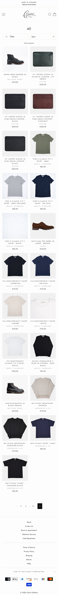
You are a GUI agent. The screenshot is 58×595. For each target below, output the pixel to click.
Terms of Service (29, 547)
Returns (29, 559)
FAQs (29, 563)
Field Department (29, 538)
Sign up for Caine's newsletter (29, 571)
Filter (11, 36)
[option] (29, 3)
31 (33, 506)
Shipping (29, 555)
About (29, 522)
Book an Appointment (29, 530)
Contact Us (29, 526)
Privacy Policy (29, 551)
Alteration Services (29, 534)
